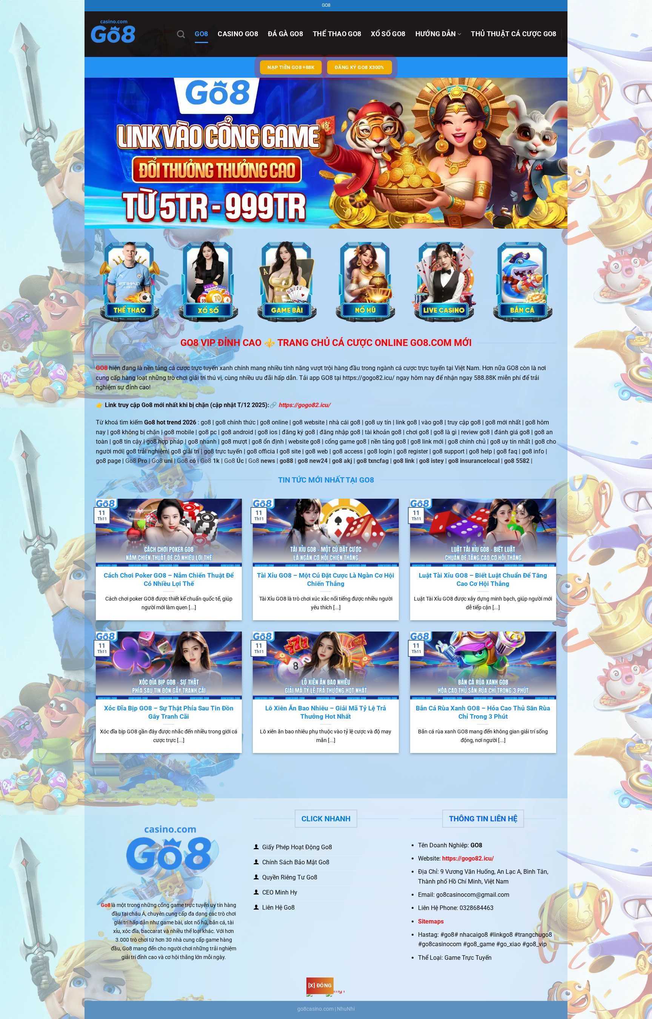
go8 (201, 34)
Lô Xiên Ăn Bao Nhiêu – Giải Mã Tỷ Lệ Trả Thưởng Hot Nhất (325, 712)
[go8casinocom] (128, 34)
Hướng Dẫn (435, 34)
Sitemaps (431, 921)
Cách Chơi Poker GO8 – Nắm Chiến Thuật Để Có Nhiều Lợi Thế (169, 579)
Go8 (106, 905)
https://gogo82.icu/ (304, 405)
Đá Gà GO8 (285, 34)
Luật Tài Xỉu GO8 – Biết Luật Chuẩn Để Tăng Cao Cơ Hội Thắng (483, 579)
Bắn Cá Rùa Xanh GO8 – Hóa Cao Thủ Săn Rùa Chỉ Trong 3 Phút (483, 712)
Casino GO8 (238, 34)
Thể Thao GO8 (337, 34)
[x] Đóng (320, 985)
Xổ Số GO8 (388, 34)
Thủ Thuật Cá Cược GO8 (513, 34)
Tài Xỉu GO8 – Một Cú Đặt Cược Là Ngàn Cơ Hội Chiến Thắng (325, 579)
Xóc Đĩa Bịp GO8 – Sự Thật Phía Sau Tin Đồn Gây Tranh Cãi (169, 712)
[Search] (181, 34)
